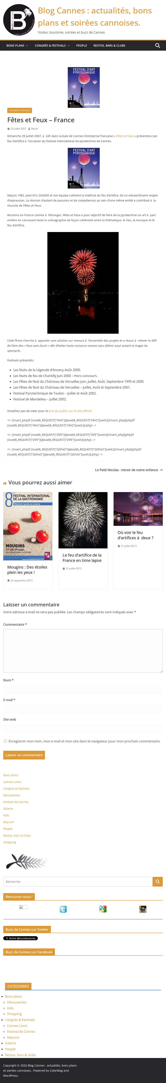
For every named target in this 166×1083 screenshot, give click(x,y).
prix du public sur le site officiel (70, 411)
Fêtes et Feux (125, 136)
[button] (26, 45)
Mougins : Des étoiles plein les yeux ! (27, 569)
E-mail (9, 700)
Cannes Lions (12, 782)
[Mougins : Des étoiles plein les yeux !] (27, 495)
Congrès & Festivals (50, 45)
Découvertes (11, 795)
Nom (8, 680)
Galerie (8, 809)
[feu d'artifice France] (83, 234)
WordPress (10, 1076)
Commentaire (15, 624)
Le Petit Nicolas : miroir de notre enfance (126, 470)
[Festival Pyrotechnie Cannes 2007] (83, 150)
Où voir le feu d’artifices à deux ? (135, 535)
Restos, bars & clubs (109, 45)
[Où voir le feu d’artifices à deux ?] (138, 495)
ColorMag (56, 1070)
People (81, 45)
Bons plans (15, 45)
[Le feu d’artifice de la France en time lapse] (83, 495)
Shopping (9, 842)
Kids (6, 815)
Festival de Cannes (16, 802)
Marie (34, 128)
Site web (9, 719)
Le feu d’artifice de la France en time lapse (82, 557)
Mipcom (8, 822)
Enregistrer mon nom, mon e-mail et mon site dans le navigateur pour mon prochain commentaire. (85, 741)
